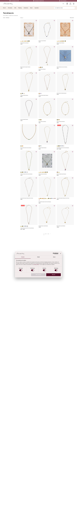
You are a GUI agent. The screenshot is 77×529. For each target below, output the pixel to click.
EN (63, 3)
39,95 (58, 68)
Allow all (53, 274)
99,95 (58, 175)
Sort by (21, 17)
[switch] (32, 270)
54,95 (58, 94)
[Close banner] (60, 253)
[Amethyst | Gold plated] (39, 146)
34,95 (21, 175)
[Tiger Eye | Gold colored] (40, 67)
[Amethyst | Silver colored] (40, 93)
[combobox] (64, 8)
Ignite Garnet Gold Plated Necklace (61, 93)
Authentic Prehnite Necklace (24, 95)
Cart (73, 4)
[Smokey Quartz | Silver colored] (63, 146)
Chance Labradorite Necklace (61, 121)
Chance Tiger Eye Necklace (42, 121)
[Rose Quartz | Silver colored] (39, 200)
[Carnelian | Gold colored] (25, 41)
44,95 (40, 96)
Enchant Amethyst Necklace (24, 119)
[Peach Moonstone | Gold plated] (24, 93)
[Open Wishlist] (70, 3)
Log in (67, 4)
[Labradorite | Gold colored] (50, 198)
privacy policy (36, 264)
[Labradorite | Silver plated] (40, 146)
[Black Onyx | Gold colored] (29, 41)
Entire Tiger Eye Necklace (42, 69)
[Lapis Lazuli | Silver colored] (62, 146)
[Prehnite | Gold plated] (21, 93)
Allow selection (38, 274)
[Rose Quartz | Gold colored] (22, 41)
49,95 (21, 68)
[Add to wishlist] (36, 21)
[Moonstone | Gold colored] (21, 41)
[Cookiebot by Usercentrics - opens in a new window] (53, 253)
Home (4, 17)
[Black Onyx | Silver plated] (22, 93)
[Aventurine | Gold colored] (24, 41)
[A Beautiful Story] (8, 4)
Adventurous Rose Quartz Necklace (43, 95)
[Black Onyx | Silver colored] (59, 146)
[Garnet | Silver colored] (55, 198)
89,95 (21, 96)
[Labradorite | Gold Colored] (27, 41)
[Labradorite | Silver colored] (42, 67)
